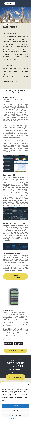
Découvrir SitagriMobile (15, 351)
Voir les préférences (15, 415)
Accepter (15, 405)
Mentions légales (15, 419)
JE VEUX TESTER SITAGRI (16, 377)
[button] (28, 385)
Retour (6, 24)
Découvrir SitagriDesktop (15, 276)
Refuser (15, 410)
